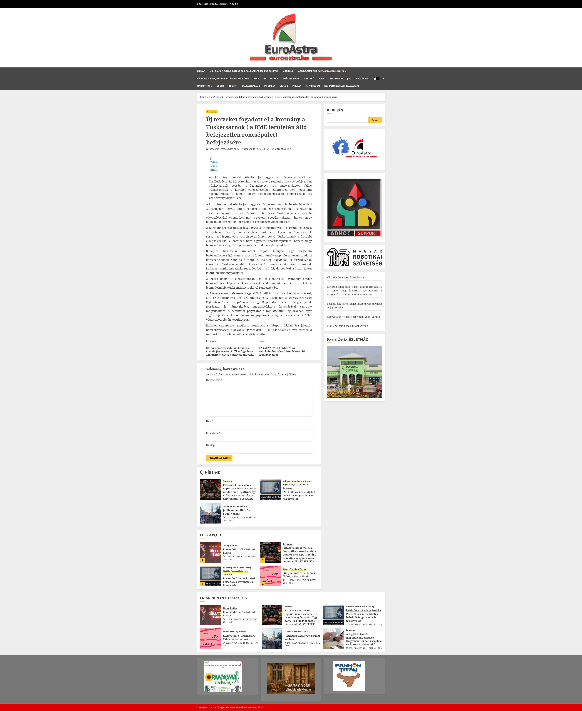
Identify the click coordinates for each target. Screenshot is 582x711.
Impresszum (313, 85)
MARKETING (203, 85)
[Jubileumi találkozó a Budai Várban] (210, 513)
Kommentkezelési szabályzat (341, 85)
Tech (232, 85)
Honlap (210, 445)
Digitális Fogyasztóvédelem (295, 484)
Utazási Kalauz (250, 85)
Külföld (222, 78)
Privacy (296, 85)
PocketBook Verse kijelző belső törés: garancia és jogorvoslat (299, 495)
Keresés (335, 110)
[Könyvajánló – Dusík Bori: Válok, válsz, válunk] (270, 576)
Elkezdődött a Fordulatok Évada (239, 551)
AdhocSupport (290, 481)
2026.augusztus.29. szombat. (242, 556)
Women (302, 569)
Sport (220, 85)
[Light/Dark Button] (377, 78)
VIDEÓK (284, 85)
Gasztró (309, 78)
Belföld (258, 78)
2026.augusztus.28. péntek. (363, 625)
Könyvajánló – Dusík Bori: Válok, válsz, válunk (299, 574)
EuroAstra (211, 111)
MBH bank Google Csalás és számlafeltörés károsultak (244, 71)
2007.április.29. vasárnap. (256, 149)
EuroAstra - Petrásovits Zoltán (224, 149)
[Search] (383, 79)
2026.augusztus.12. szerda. (363, 648)
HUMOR (274, 78)
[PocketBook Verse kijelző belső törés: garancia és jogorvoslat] (270, 489)
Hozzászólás (214, 380)
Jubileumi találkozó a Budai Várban (236, 512)
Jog (349, 78)
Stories (286, 569)
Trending (294, 569)
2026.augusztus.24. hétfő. (303, 580)
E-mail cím (213, 433)
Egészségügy (291, 78)
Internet (335, 78)
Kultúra (361, 78)
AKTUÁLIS (288, 71)
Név (209, 421)
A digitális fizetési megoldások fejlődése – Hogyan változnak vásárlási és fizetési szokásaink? (364, 639)
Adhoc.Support (321, 71)
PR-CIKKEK (269, 85)
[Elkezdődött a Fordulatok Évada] (210, 552)
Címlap (201, 71)
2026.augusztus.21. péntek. (243, 518)
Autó (322, 78)
